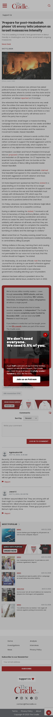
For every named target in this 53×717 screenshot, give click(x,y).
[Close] (45, 335)
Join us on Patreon (27, 379)
